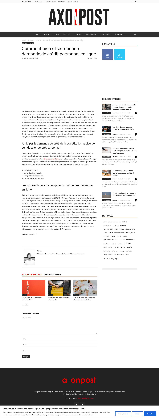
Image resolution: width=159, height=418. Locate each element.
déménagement (130, 229)
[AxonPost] (79, 17)
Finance (31, 43)
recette (123, 247)
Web (57, 34)
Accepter (150, 414)
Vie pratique (119, 34)
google (125, 236)
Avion (110, 222)
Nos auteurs (61, 1)
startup (122, 251)
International (106, 113)
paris (110, 247)
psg (118, 247)
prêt (114, 247)
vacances (120, 255)
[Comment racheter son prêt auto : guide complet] (59, 288)
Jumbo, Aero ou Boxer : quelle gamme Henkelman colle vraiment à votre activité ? (124, 107)
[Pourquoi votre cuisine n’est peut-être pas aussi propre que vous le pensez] (106, 150)
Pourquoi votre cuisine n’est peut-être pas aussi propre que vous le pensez (124, 151)
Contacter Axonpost (72, 1)
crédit (116, 229)
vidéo (127, 255)
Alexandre (115, 113)
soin (117, 251)
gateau (119, 236)
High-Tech (66, 34)
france (113, 236)
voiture (107, 258)
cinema (123, 225)
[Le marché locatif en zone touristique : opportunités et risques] (106, 173)
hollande (122, 240)
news (127, 243)
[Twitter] (135, 1)
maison (113, 244)
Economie (47, 34)
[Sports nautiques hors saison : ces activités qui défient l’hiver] (106, 195)
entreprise (130, 232)
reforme (129, 247)
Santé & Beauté (91, 34)
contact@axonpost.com (85, 398)
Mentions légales (51, 1)
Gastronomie (105, 34)
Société (37, 34)
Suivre (120, 49)
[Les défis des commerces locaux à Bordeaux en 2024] (106, 129)
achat (105, 222)
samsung (107, 251)
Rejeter (137, 414)
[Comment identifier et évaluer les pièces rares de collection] (85, 288)
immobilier (130, 239)
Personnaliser (123, 414)
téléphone (108, 254)
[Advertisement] (59, 104)
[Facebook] (132, 1)
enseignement (119, 233)
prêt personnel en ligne (51, 159)
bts (120, 222)
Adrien (26, 58)
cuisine (122, 229)
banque (115, 222)
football (106, 236)
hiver (116, 240)
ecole (105, 233)
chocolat (116, 225)
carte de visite (108, 225)
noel (105, 247)
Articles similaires (32, 274)
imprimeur (107, 244)
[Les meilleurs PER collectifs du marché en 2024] (33, 288)
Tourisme (78, 34)
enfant (111, 233)
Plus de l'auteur (52, 274)
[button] (134, 34)
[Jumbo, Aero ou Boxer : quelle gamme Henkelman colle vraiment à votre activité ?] (106, 107)
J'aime (107, 49)
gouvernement (109, 240)
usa (115, 254)
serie (113, 251)
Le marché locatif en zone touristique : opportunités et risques (123, 173)
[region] (79, 412)
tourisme (129, 251)
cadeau (124, 222)
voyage (114, 258)
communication (108, 229)
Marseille (119, 244)
